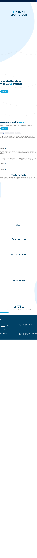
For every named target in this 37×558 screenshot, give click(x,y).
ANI (15, 133)
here (5, 141)
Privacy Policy (3, 331)
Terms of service (3, 333)
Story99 (19, 133)
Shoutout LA (7, 133)
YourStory (2, 133)
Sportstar (12, 133)
